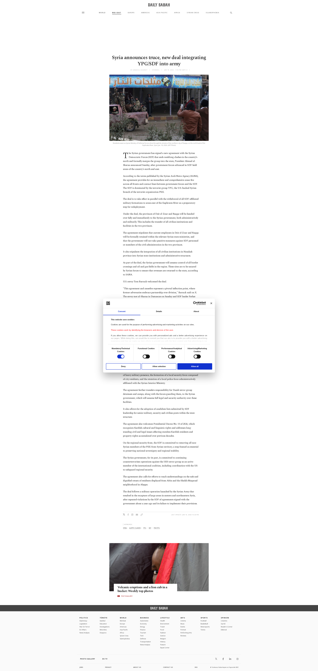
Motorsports (205, 627)
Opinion (225, 618)
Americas (145, 12)
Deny (123, 366)
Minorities (103, 630)
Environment (164, 624)
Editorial (224, 630)
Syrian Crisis (193, 12)
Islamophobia (212, 12)
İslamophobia (125, 639)
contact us (168, 667)
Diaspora (103, 633)
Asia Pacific (162, 12)
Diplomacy (83, 621)
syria (125, 528)
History (162, 642)
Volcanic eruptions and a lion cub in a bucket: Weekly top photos (142, 589)
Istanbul (102, 621)
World (102, 12)
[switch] (146, 356)
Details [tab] (159, 311)
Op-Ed (223, 624)
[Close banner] (211, 303)
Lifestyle (165, 618)
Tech (141, 636)
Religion (163, 639)
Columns (224, 621)
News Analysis (84, 633)
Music (182, 624)
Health (162, 621)
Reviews (183, 636)
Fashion (163, 633)
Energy (142, 627)
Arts (182, 618)
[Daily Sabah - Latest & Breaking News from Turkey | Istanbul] (159, 4)
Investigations (104, 627)
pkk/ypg (157, 528)
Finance (142, 630)
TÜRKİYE (103, 618)
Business (144, 618)
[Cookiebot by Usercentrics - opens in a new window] (195, 303)
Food (162, 630)
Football (203, 621)
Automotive (144, 621)
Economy (143, 624)
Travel (162, 627)
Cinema (183, 621)
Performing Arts (186, 633)
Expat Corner (164, 648)
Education (103, 624)
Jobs (81, 667)
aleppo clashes (135, 528)
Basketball (204, 624)
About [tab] (196, 311)
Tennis (203, 630)
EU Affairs (83, 630)
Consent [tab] (121, 311)
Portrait (183, 630)
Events (182, 627)
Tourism (143, 633)
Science (162, 636)
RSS (196, 667)
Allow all (195, 366)
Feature (163, 645)
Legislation (83, 624)
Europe (131, 12)
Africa (177, 12)
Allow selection (159, 366)
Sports (204, 618)
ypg (144, 528)
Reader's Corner (226, 627)
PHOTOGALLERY (127, 596)
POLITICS (84, 618)
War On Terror (85, 627)
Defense (143, 639)
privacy (108, 667)
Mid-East (116, 12)
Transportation (145, 642)
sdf (150, 528)
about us (137, 667)
